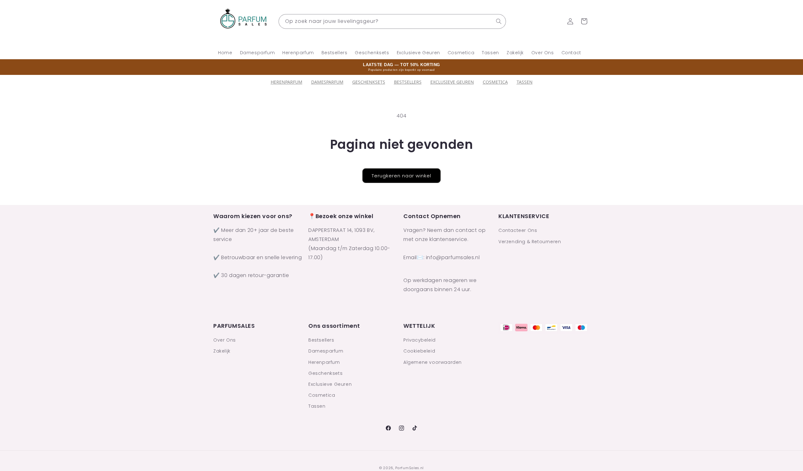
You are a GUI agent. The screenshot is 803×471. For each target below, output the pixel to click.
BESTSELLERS (408, 82)
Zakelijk (222, 351)
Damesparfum (327, 82)
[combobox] (392, 21)
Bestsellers (321, 340)
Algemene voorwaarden (432, 362)
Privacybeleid (419, 340)
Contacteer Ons (517, 231)
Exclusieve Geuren (452, 82)
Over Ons (224, 340)
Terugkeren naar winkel (401, 175)
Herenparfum (286, 82)
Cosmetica (495, 82)
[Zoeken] (499, 21)
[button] (584, 21)
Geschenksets (368, 82)
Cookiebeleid (419, 351)
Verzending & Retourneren (529, 241)
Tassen (525, 82)
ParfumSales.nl (409, 467)
